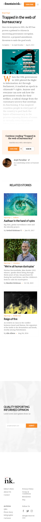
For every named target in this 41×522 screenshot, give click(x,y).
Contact (7, 495)
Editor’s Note (9, 489)
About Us (7, 492)
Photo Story (8, 512)
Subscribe (13, 149)
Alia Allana (10, 333)
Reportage (7, 217)
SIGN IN (28, 149)
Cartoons (7, 518)
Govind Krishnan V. (14, 230)
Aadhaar (16, 217)
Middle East (17, 316)
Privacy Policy (27, 489)
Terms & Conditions (26, 493)
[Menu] (38, 4)
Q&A (5, 509)
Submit (31, 426)
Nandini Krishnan (13, 283)
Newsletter (26, 497)
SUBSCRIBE (29, 4)
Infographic (8, 515)
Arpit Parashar (20, 160)
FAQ (23, 500)
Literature (16, 263)
